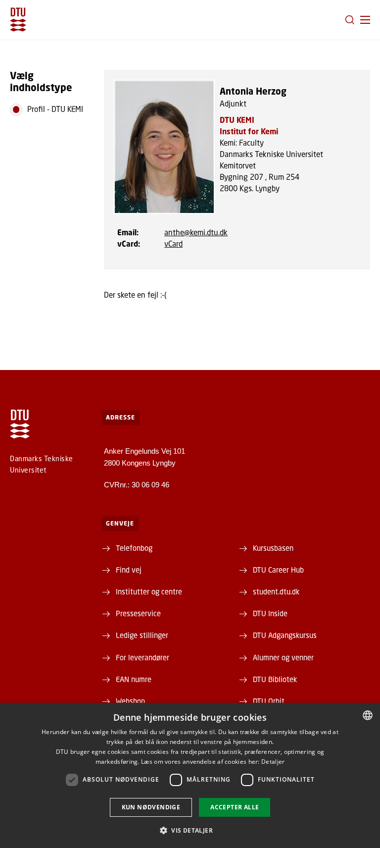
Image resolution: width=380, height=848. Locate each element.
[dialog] (190, 775)
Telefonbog (134, 547)
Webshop (130, 700)
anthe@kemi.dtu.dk (196, 232)
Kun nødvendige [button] (151, 807)
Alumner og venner (283, 657)
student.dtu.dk (276, 591)
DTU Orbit (269, 700)
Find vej (129, 569)
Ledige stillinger (142, 635)
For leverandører (142, 657)
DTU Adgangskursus (285, 635)
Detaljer (273, 761)
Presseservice (138, 613)
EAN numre (133, 679)
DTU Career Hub (278, 569)
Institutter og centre (149, 591)
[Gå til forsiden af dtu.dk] (18, 19)
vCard (173, 243)
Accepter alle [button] (234, 807)
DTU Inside (270, 613)
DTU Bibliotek (275, 679)
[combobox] (368, 715)
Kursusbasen (273, 547)
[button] (365, 20)
